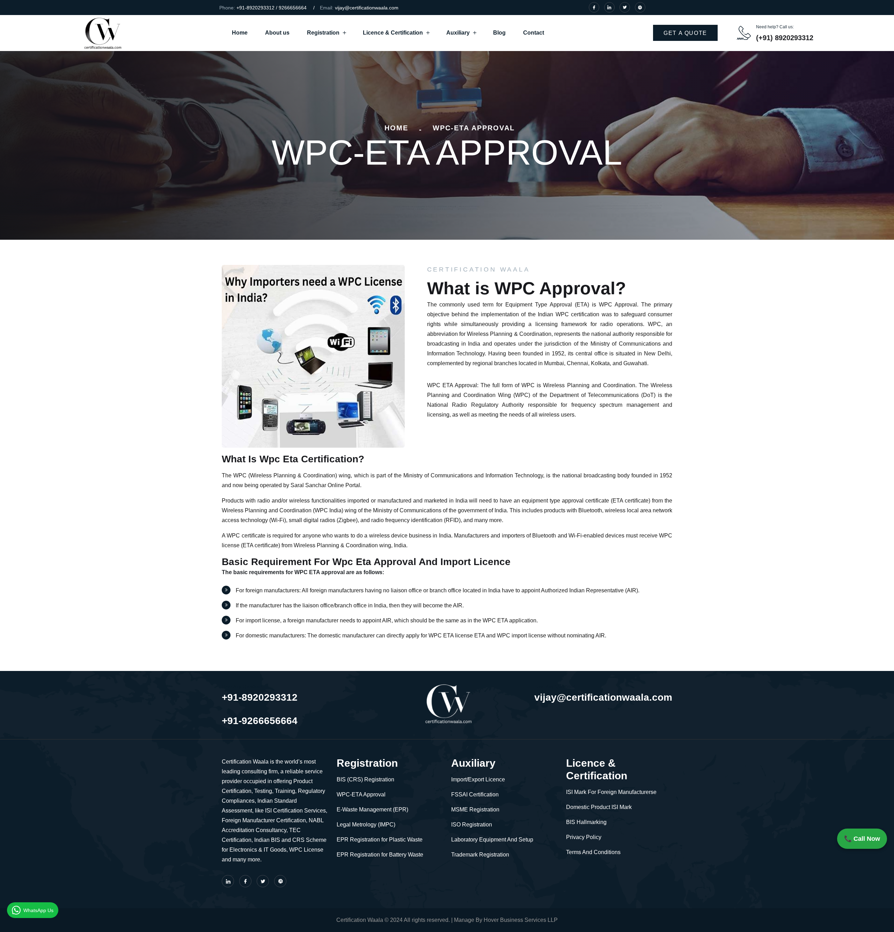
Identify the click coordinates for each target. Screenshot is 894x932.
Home (240, 33)
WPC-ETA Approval (361, 794)
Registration (323, 33)
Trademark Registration (480, 855)
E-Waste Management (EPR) (372, 809)
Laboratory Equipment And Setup (492, 840)
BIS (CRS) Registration (365, 779)
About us (277, 33)
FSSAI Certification (475, 794)
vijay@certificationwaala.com (366, 7)
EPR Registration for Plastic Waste (380, 840)
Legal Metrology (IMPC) (366, 825)
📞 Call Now (862, 838)
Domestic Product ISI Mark (599, 807)
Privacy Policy (583, 837)
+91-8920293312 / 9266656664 (271, 7)
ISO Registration (471, 825)
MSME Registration (475, 809)
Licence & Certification (393, 33)
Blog (499, 33)
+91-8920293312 (260, 697)
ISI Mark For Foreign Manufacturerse (611, 792)
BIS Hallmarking (586, 822)
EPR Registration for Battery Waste (380, 855)
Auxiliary (458, 33)
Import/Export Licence (478, 779)
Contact (533, 33)
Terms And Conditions (593, 852)
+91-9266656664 (260, 720)
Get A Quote (685, 33)
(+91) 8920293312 (784, 38)
